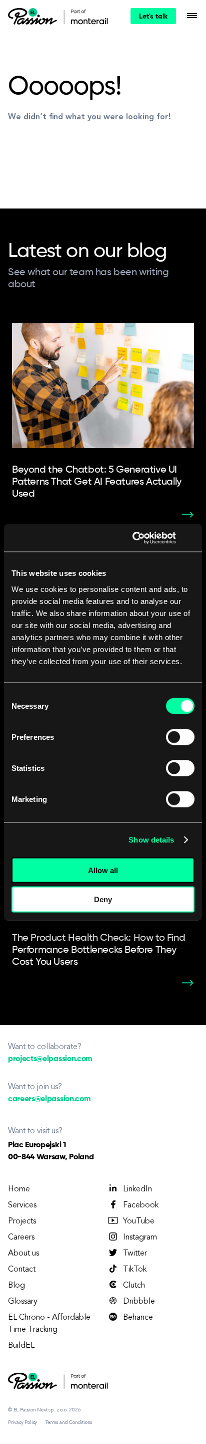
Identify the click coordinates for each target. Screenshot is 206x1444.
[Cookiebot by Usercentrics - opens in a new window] (133, 537)
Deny (103, 899)
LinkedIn (137, 1189)
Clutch (134, 1286)
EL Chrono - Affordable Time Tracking (49, 1324)
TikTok (134, 1270)
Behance (138, 1318)
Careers (21, 1237)
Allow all (103, 870)
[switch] (180, 737)
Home (19, 1189)
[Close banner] (191, 537)
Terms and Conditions (69, 1422)
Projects (22, 1221)
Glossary (23, 1302)
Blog (16, 1286)
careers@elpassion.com (49, 1099)
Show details (151, 840)
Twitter (135, 1254)
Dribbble (139, 1302)
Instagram (140, 1237)
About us (23, 1254)
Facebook (140, 1205)
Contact (22, 1270)
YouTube (138, 1221)
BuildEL (21, 1346)
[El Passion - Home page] (35, 16)
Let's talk (153, 16)
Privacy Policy (22, 1422)
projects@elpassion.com (50, 1059)
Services (22, 1205)
